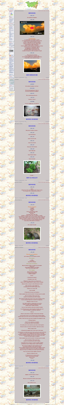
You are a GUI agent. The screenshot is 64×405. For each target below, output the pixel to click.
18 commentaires (47, 402)
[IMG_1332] (32, 144)
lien (17, 77)
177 (20, 403)
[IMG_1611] (32, 52)
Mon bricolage (10, 39)
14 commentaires (47, 121)
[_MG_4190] (32, 252)
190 (37, 403)
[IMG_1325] (32, 136)
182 (27, 403)
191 (38, 403)
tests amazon (10, 38)
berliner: (11, 72)
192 (40, 403)
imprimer (16, 77)
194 (42, 403)
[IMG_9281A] (32, 88)
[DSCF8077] (32, 84)
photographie (10, 27)
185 (31, 403)
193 (41, 403)
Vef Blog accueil (12, 77)
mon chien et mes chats (21, 121)
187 (33, 403)
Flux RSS (12, 55)
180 (24, 403)
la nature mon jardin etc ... (22, 77)
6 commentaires (47, 245)
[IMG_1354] (32, 152)
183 (28, 403)
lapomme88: (11, 60)
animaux (10, 31)
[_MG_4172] (32, 97)
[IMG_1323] (32, 132)
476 (44, 403)
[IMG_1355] (32, 156)
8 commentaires (47, 77)
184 (29, 403)
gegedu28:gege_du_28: (11, 70)
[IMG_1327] (32, 140)
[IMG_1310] (32, 372)
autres (10, 37)
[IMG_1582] (32, 19)
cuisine (10, 32)
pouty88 (26, 77)
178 (21, 403)
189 (36, 403)
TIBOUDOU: (11, 58)
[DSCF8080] (32, 101)
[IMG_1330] (32, 148)
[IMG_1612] (32, 36)
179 (23, 403)
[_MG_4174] (32, 222)
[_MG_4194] (32, 360)
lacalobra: (11, 64)
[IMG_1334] (32, 380)
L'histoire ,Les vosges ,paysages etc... (11, 34)
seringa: (10, 62)
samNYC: (11, 67)
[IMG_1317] (32, 376)
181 (25, 403)
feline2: (11, 68)
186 (11, 46)
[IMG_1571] (32, 15)
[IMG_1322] (32, 128)
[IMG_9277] (32, 93)
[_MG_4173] (32, 204)
